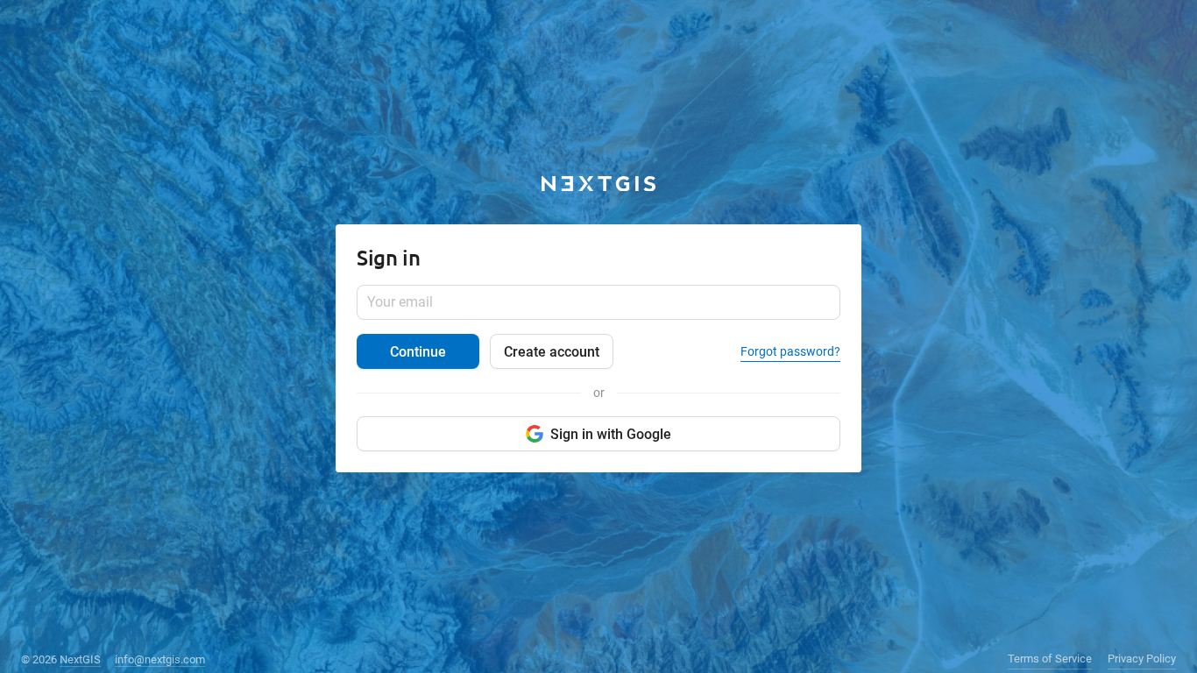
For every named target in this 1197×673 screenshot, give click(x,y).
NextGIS (80, 659)
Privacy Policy (1142, 658)
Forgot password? (790, 351)
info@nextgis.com (160, 659)
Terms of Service (1050, 658)
